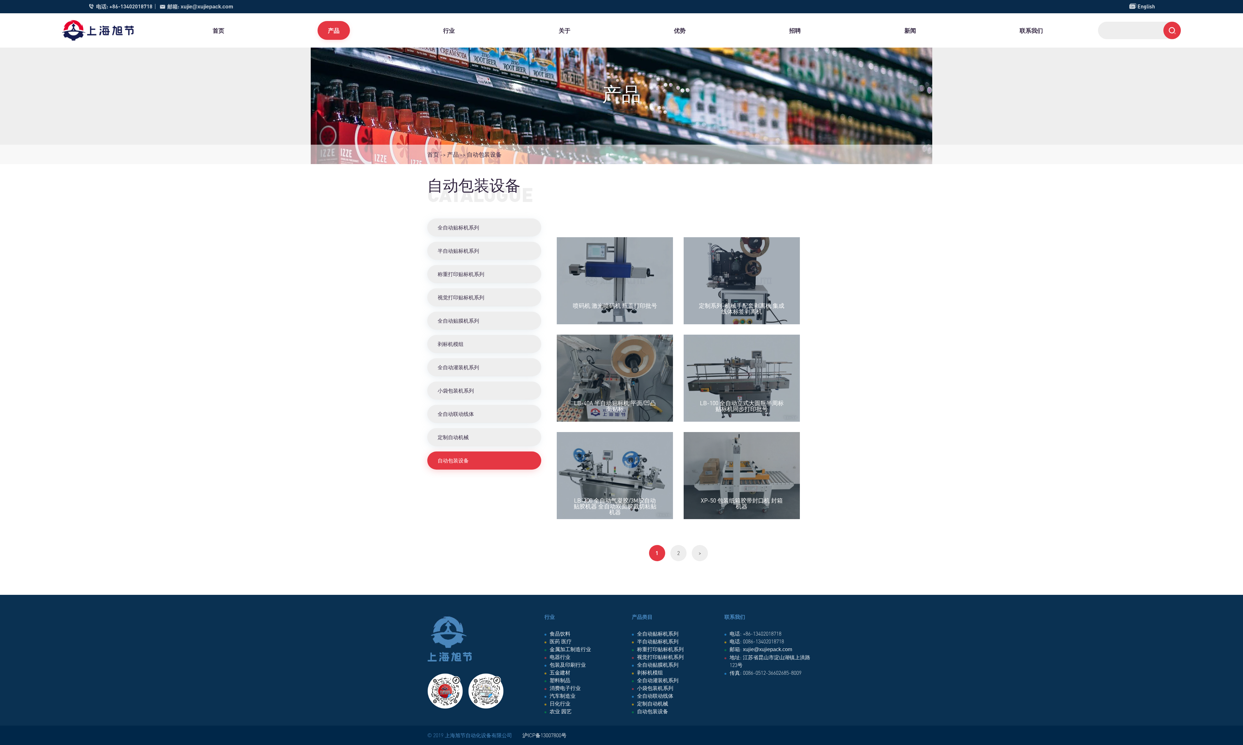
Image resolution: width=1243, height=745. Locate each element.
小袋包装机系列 (456, 390)
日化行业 (560, 703)
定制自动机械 (453, 437)
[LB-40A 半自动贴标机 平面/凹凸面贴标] (615, 378)
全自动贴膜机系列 (458, 320)
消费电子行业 (565, 687)
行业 (449, 30)
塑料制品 (560, 680)
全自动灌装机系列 (458, 367)
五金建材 (560, 672)
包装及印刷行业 (568, 664)
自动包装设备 (453, 460)
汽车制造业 (563, 695)
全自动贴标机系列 (458, 227)
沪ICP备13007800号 (544, 735)
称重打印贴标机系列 (461, 274)
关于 (564, 30)
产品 (334, 30)
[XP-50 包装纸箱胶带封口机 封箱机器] (742, 475)
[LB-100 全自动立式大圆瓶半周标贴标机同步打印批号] (742, 378)
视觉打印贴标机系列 (461, 297)
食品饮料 (560, 633)
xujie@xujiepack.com (207, 6)
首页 (218, 30)
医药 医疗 (561, 641)
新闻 (910, 30)
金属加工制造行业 (570, 649)
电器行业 (560, 656)
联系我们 (1031, 30)
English (1142, 6)
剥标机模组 (451, 343)
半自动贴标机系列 (458, 250)
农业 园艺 (561, 711)
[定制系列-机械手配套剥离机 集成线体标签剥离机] (742, 280)
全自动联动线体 (456, 413)
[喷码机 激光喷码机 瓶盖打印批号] (615, 280)
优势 (680, 30)
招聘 (795, 30)
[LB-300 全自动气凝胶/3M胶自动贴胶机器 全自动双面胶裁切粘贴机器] (615, 475)
